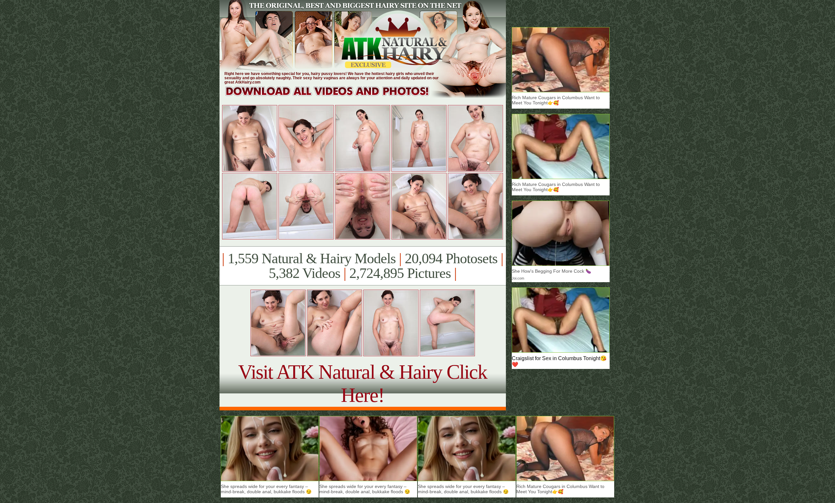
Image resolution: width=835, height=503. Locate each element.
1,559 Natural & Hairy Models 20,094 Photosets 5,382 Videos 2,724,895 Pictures (362, 266)
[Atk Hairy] (334, 96)
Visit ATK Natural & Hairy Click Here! (362, 383)
